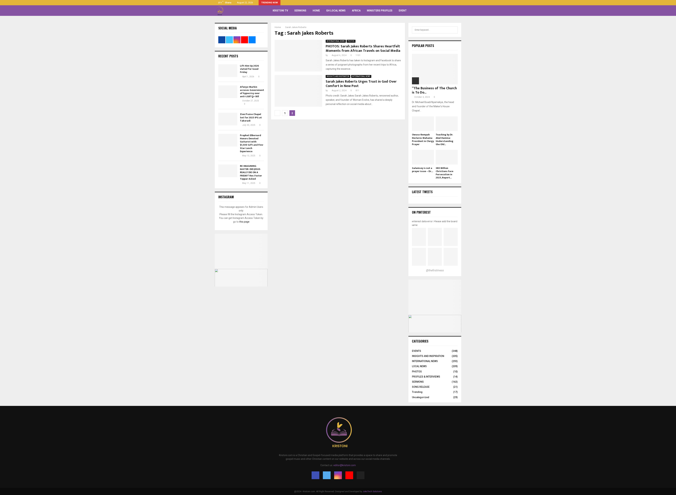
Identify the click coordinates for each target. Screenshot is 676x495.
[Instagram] (338, 475)
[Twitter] (327, 475)
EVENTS (416, 351)
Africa (356, 10)
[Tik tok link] (460, 2)
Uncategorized (420, 397)
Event (403, 10)
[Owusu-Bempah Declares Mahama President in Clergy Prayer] (423, 123)
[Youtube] (349, 475)
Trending (417, 392)
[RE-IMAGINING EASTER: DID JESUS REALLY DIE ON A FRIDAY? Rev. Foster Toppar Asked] (227, 170)
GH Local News (336, 10)
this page (244, 221)
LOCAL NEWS (419, 366)
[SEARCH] (454, 29)
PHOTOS (351, 41)
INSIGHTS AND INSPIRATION (338, 76)
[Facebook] (315, 475)
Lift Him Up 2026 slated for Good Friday (249, 69)
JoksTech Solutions (372, 491)
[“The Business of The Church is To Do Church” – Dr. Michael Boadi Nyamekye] (435, 69)
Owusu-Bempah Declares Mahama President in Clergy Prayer (423, 139)
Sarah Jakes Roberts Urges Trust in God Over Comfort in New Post (361, 84)
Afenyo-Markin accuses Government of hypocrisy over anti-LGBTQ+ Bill (252, 92)
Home (316, 10)
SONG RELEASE (421, 386)
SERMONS (300, 10)
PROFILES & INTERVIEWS (426, 376)
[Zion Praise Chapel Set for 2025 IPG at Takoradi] (227, 119)
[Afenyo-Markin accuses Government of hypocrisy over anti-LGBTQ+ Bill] (227, 91)
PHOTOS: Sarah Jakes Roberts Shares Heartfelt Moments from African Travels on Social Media (363, 48)
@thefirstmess (435, 270)
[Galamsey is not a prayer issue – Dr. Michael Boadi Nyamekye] (423, 157)
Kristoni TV (280, 10)
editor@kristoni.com (344, 465)
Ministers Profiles (379, 10)
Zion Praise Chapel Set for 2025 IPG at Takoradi (251, 117)
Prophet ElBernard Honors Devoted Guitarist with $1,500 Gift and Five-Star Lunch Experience (252, 143)
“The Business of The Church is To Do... (434, 90)
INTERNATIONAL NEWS (336, 41)
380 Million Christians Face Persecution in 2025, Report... (444, 173)
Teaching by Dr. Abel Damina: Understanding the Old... (444, 139)
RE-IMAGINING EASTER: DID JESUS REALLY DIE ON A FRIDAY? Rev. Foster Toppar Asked (251, 172)
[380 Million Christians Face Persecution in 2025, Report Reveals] (447, 157)
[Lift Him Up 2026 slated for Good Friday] (227, 70)
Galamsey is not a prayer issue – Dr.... (422, 169)
